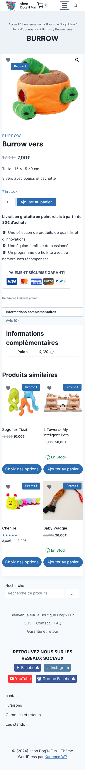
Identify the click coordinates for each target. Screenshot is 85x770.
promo (33, 298)
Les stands (15, 724)
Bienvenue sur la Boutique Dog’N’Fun (42, 615)
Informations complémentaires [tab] (31, 312)
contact (12, 696)
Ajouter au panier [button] (63, 469)
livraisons (14, 705)
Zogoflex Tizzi (14, 429)
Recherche (15, 585)
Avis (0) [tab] (12, 321)
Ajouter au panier (36, 202)
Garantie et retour (42, 631)
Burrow (43, 38)
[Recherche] (72, 593)
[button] (77, 60)
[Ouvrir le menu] (64, 5)
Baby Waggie (55, 528)
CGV (28, 623)
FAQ (57, 623)
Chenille (9, 528)
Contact (43, 623)
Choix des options (22, 469)
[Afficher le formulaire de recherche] (75, 5)
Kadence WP (56, 757)
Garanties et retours (23, 715)
